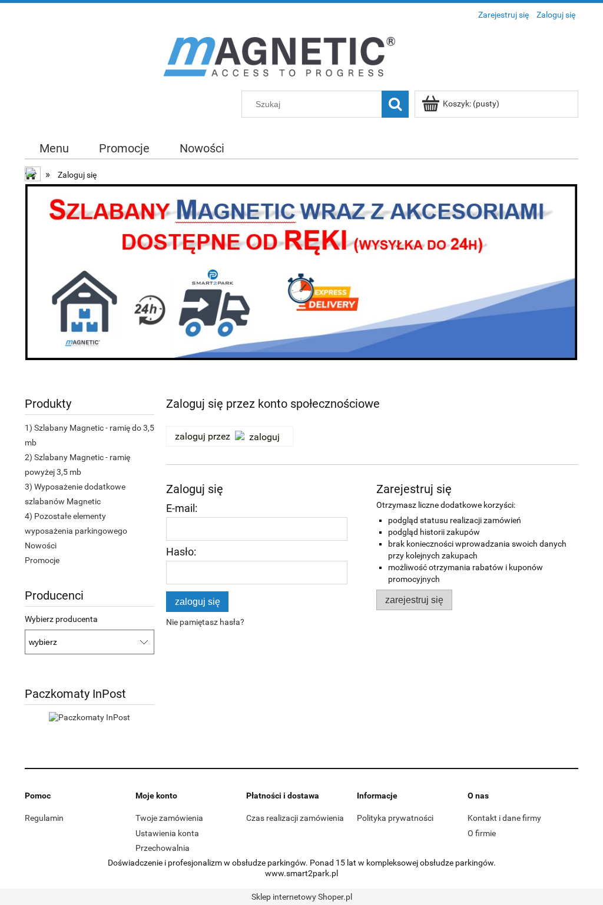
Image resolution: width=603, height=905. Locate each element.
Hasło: (181, 551)
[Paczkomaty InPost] (89, 716)
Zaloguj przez (202, 436)
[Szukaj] (395, 104)
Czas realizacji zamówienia (295, 818)
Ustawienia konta (167, 833)
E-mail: (181, 508)
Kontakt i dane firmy (504, 818)
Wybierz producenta (61, 619)
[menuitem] (54, 148)
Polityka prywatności (395, 818)
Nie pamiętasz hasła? (205, 622)
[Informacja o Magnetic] (301, 285)
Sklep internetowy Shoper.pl (301, 896)
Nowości (41, 545)
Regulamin (44, 818)
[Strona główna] (301, 57)
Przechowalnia (162, 848)
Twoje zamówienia (169, 818)
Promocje (42, 560)
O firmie (482, 833)
